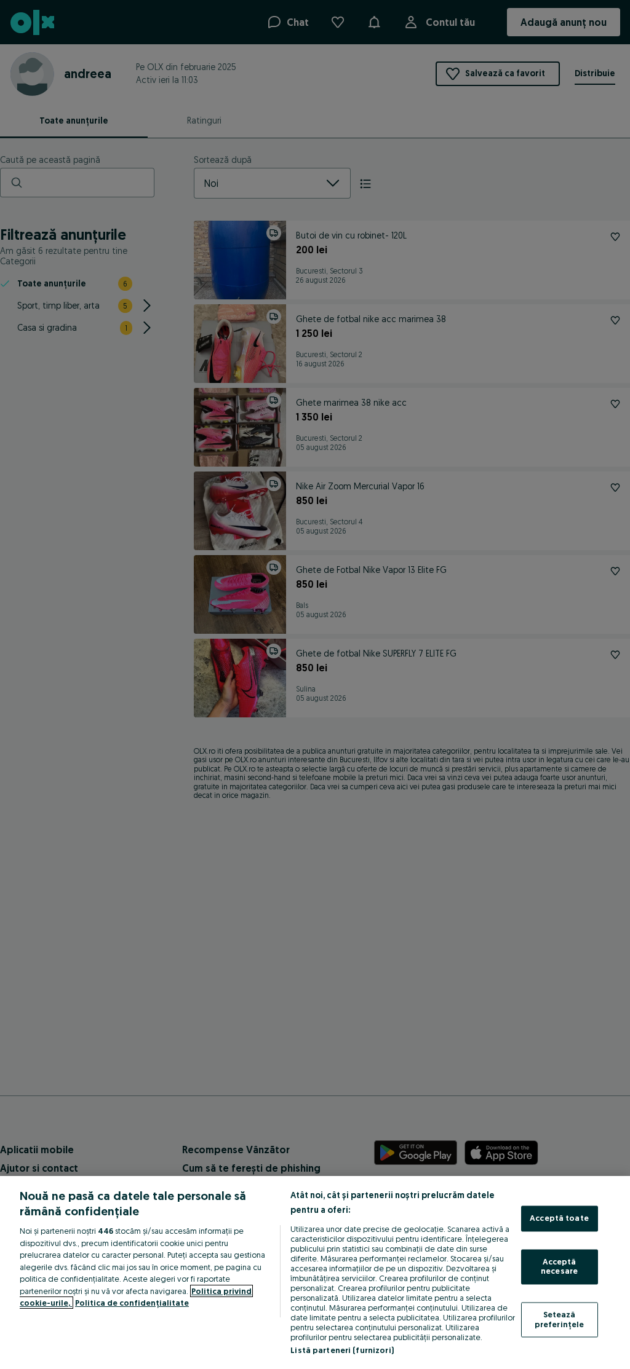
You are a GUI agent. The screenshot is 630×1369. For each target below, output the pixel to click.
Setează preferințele (559, 1319)
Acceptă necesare (559, 1266)
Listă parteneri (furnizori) (342, 1350)
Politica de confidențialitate (132, 1303)
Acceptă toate (559, 1218)
